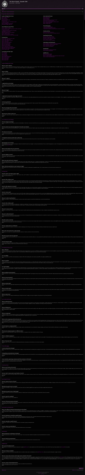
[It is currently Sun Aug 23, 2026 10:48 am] (82, 11)
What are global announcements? (6, 56)
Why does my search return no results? (49, 37)
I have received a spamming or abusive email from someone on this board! (54, 28)
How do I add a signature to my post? (7, 40)
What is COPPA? (4, 18)
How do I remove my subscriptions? (48, 46)
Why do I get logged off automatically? (7, 23)
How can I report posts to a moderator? (7, 46)
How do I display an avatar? (6, 33)
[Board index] (5, 3)
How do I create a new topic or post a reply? (8, 38)
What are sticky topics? (5, 58)
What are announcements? (6, 57)
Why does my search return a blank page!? (49, 38)
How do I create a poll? (5, 41)
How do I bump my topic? (5, 49)
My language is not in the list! (6, 31)
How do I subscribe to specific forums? (48, 45)
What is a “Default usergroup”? (47, 22)
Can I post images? (5, 55)
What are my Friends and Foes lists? (48, 32)
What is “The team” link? (46, 23)
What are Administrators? (46, 17)
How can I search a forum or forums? (48, 36)
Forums (4, 8)
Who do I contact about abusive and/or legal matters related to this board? (53, 55)
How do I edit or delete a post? (6, 39)
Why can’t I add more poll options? (7, 42)
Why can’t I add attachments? (6, 44)
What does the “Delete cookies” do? (7, 24)
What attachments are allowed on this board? (49, 49)
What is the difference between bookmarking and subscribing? (52, 43)
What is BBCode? (4, 52)
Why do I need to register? (5, 17)
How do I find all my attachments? (48, 50)
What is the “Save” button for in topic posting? (8, 47)
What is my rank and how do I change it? (8, 34)
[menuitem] (81, 8)
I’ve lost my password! (5, 22)
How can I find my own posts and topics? (49, 40)
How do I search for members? (47, 39)
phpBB (9, 144)
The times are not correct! (5, 29)
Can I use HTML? (4, 53)
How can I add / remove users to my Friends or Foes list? (51, 33)
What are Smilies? (4, 54)
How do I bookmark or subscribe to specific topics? (50, 44)
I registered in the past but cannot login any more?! (9, 21)
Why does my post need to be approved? (8, 48)
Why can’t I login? (4, 20)
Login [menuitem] (82, 8)
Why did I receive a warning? (6, 45)
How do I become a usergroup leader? (48, 20)
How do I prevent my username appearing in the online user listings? (11, 28)
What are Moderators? (46, 18)
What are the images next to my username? (8, 32)
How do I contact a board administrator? (49, 56)
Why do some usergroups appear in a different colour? (51, 21)
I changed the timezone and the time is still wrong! (9, 30)
